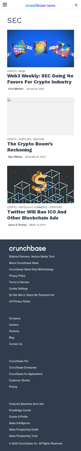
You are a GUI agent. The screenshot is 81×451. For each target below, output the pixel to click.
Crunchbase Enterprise (23, 367)
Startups (25, 139)
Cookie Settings (18, 288)
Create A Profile (18, 416)
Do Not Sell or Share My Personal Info (31, 295)
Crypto (12, 71)
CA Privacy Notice (19, 301)
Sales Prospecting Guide (23, 429)
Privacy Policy (17, 275)
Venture (38, 139)
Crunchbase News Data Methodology (31, 269)
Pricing (13, 386)
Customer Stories (19, 380)
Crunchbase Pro (18, 361)
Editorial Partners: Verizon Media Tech (32, 256)
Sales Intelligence (19, 423)
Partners (14, 331)
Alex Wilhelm (15, 156)
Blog (11, 337)
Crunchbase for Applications (26, 374)
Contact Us (15, 344)
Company (15, 318)
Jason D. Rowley (17, 224)
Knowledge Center (20, 410)
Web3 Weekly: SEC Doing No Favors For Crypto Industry (40, 79)
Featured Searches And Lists (26, 404)
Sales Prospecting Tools (23, 436)
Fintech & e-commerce (33, 207)
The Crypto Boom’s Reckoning (30, 147)
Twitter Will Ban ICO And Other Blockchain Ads (36, 215)
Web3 (22, 71)
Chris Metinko (16, 88)
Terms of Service (19, 282)
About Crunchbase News (24, 263)
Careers (14, 324)
